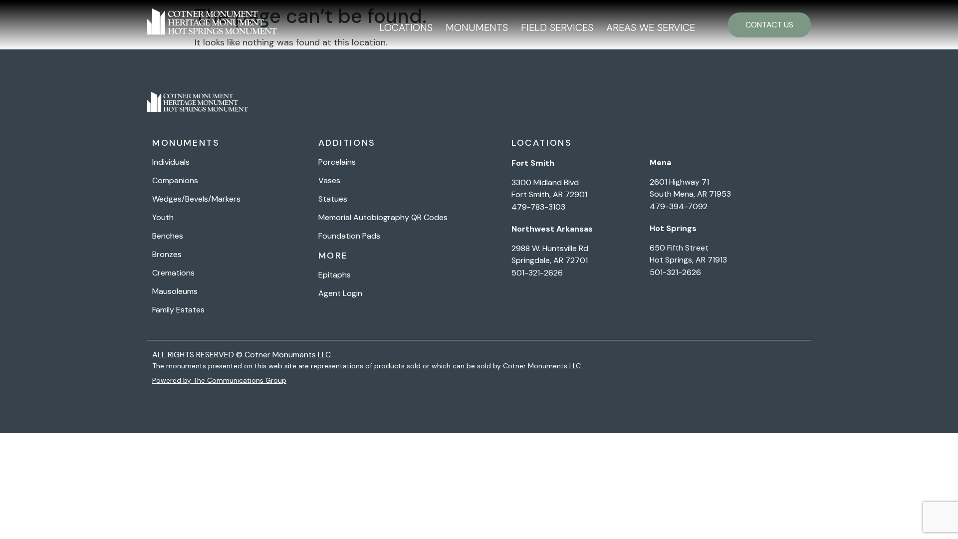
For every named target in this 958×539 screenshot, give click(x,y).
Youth (163, 218)
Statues (332, 199)
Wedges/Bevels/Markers (196, 199)
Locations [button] (406, 27)
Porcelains (337, 162)
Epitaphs (334, 275)
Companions (175, 181)
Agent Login (340, 293)
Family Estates (178, 310)
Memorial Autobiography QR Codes (383, 218)
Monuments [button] (477, 27)
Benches (167, 236)
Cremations (173, 273)
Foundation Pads (349, 236)
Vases (329, 181)
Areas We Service (650, 27)
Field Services (557, 27)
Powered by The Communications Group (219, 380)
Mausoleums (175, 291)
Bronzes (167, 255)
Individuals (171, 162)
